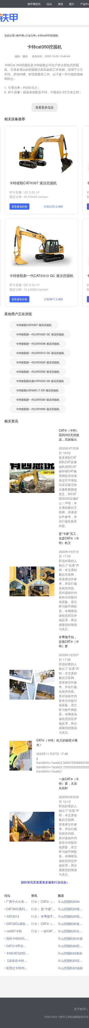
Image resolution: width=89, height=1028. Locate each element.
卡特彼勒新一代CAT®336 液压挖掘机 (37, 343)
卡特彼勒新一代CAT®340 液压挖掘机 (37, 399)
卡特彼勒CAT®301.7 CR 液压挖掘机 (37, 390)
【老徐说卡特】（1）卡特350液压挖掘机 (17, 960)
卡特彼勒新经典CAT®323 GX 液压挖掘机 (40, 381)
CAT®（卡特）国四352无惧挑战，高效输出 (49, 901)
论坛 (49, 4)
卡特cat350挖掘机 (47, 35)
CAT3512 (12, 916)
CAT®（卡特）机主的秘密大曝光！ (49, 923)
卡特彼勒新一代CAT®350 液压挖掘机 (37, 371)
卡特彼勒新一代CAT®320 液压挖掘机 (37, 362)
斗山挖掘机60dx (69, 901)
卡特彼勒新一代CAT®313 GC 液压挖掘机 (41, 275)
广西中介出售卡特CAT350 (17, 901)
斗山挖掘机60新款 (70, 953)
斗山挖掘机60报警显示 (71, 909)
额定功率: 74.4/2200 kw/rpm (29, 289)
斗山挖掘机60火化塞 (71, 931)
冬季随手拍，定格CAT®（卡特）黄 (49, 916)
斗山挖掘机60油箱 (70, 968)
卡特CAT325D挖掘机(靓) (17, 953)
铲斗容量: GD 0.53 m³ (25, 285)
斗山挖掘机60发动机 (71, 923)
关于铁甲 (80, 1009)
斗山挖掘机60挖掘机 (71, 946)
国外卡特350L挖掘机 (17, 938)
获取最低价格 (19, 206)
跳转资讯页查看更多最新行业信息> (44, 882)
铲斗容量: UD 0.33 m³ (25, 192)
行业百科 (30, 35)
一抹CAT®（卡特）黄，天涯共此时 (49, 931)
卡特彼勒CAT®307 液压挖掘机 (33, 182)
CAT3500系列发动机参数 (17, 909)
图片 (71, 4)
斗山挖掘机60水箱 (70, 938)
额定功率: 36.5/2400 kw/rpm (29, 196)
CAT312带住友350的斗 (17, 946)
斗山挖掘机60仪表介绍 (71, 960)
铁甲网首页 (34, 4)
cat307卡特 (14, 931)
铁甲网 (20, 35)
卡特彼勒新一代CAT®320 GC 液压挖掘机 (40, 334)
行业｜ (35, 901)
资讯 (60, 4)
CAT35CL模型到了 (17, 923)
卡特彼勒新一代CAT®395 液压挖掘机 (37, 409)
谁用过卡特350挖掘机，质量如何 (17, 968)
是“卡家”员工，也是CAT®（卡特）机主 (49, 909)
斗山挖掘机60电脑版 (71, 916)
